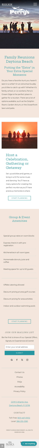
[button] (35, 4)
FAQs (19, 382)
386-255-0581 (22, 421)
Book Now (7, 4)
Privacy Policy (19, 391)
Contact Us (19, 372)
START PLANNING (19, 198)
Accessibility (20, 387)
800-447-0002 (24, 418)
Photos (19, 377)
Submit (19, 353)
